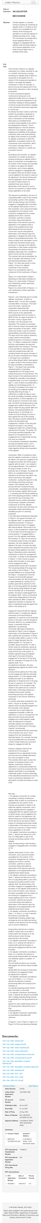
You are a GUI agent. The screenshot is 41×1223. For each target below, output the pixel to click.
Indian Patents (12, 2)
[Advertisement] (20, 59)
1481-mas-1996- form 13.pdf (12, 1077)
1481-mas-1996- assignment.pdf (14, 1044)
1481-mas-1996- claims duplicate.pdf (15, 1047)
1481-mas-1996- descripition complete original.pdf (20, 1067)
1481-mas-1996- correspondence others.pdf (18, 1054)
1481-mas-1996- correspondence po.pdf (17, 1058)
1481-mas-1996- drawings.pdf (13, 1070)
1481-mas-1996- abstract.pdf (12, 1041)
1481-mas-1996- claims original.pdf (15, 1051)
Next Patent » (34, 1086)
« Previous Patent (8, 1086)
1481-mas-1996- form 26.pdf (12, 1080)
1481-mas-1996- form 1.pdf (12, 1073)
